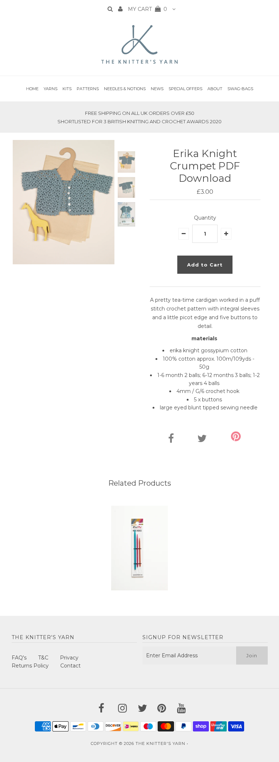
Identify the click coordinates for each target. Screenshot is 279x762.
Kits (67, 88)
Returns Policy (30, 665)
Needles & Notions (125, 88)
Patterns (88, 88)
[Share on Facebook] (171, 440)
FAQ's (19, 657)
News (157, 88)
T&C (43, 657)
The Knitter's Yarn (160, 743)
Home (32, 88)
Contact (70, 665)
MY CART (147, 9)
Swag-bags (240, 88)
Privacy (69, 657)
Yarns (50, 88)
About (214, 88)
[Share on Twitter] (202, 440)
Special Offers (185, 88)
